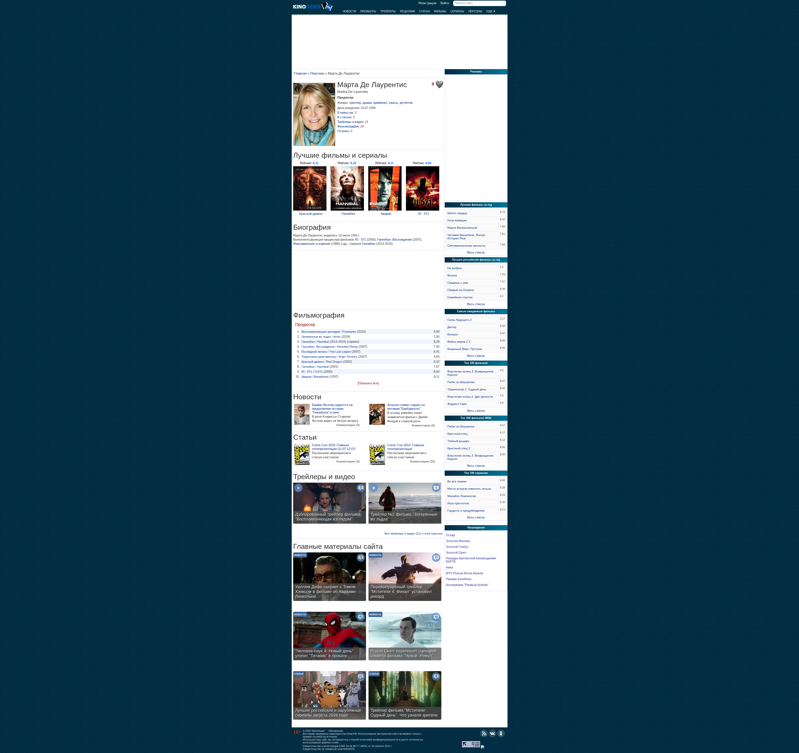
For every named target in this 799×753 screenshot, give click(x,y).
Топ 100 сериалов (476, 473)
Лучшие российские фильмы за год (476, 259)
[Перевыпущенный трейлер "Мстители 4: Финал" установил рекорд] (404, 577)
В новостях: (347, 112)
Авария (386, 213)
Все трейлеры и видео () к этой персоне (414, 533)
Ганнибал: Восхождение (394, 239)
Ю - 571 (423, 213)
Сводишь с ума (457, 282)
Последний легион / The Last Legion (326, 351)
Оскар (450, 535)
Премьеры (368, 11)
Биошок (452, 334)
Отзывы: (344, 131)
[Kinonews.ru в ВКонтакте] (492, 733)
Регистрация (427, 3)
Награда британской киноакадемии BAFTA (471, 560)
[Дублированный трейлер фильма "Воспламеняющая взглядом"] (329, 504)
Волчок (452, 275)
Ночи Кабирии (457, 220)
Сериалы (457, 11)
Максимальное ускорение (311, 243)
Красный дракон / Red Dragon (321, 361)
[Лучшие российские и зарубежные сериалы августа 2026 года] (329, 696)
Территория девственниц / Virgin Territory (329, 356)
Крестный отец (457, 433)
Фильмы (440, 11)
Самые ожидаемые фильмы (476, 311)
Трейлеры (388, 11)
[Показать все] (368, 383)
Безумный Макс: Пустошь (464, 349)
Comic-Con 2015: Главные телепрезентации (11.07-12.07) (333, 447)
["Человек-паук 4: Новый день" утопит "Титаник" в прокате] (329, 636)
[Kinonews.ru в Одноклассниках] (501, 733)
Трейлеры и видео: (352, 122)
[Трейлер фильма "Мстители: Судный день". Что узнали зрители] (404, 696)
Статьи (424, 11)
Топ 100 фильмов (476, 363)
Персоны (475, 11)
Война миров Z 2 (458, 341)
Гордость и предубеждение (466, 510)
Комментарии (348, 425)
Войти (444, 3)
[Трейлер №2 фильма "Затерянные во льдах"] (404, 504)
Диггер (451, 327)
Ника (449, 567)
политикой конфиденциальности (379, 739)
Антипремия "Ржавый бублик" (467, 585)
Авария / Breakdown (315, 376)
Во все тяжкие (456, 481)
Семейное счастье (460, 297)
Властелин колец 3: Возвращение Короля (470, 373)
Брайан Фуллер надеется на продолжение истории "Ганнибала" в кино (332, 408)
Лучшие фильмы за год (476, 204)
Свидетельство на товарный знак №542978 (329, 749)
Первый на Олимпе (460, 290)
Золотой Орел (456, 552)
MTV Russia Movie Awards (464, 573)
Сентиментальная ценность (466, 245)
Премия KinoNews (459, 579)
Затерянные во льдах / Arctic (321, 336)
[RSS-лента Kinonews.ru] (484, 733)
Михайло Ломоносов (461, 496)
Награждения (476, 527)
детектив (406, 102)
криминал (380, 102)
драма (367, 102)
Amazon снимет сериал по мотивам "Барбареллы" (406, 406)
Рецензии (407, 11)
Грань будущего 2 (459, 319)
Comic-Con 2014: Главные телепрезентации (405, 447)
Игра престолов (458, 503)
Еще (490, 11)
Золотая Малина (458, 541)
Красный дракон (311, 213)
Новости (349, 11)
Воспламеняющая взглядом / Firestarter (328, 331)
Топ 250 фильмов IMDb (475, 418)
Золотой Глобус (457, 546)
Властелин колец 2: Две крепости (470, 396)
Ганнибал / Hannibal (315, 341)
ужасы (393, 102)
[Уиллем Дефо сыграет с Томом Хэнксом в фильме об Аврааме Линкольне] (329, 577)
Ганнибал (348, 213)
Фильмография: (350, 126)
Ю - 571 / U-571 (312, 371)
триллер (355, 102)
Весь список (476, 252)
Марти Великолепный (462, 227)
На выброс (454, 268)
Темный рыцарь (458, 441)
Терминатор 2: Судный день (466, 389)
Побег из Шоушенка (460, 382)
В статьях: (346, 117)
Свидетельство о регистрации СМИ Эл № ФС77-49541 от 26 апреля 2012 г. (347, 746)
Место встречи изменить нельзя (469, 488)
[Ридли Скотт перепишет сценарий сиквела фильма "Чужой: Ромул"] (404, 636)
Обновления (335, 730)
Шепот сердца (457, 213)
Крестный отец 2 (458, 448)
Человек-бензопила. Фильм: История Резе (466, 236)
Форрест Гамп (457, 404)
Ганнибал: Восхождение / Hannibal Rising (329, 346)
